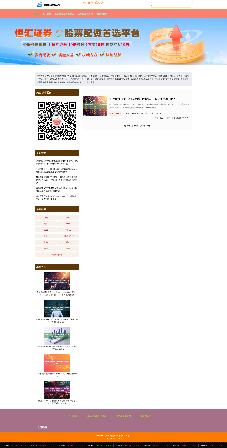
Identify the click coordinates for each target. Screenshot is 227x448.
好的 (46, 242)
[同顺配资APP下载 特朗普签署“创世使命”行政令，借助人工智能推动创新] (57, 389)
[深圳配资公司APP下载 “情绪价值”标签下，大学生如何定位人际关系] (57, 335)
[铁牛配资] (49, 4)
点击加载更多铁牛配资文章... (137, 126)
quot (46, 229)
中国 (46, 217)
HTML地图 (126, 435)
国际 (68, 217)
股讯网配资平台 (68, 236)
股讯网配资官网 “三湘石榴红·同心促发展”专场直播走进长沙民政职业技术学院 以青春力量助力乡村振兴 (56, 180)
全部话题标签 (57, 254)
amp (68, 223)
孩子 (46, 248)
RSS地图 (118, 435)
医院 (68, 248)
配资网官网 (102, 13)
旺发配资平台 (115, 113)
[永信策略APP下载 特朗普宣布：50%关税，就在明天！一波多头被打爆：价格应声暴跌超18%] (57, 281)
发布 (46, 236)
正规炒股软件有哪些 (64, 13)
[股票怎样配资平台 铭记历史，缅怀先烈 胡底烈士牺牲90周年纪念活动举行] (57, 308)
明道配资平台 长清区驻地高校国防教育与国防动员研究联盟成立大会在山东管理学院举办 (56, 170)
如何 (46, 223)
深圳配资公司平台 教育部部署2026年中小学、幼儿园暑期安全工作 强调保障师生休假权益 (57, 162)
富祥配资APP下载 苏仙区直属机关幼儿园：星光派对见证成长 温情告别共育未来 (56, 189)
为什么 (68, 229)
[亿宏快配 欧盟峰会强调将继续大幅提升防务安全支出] (57, 362)
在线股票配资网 (85, 13)
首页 (37, 13)
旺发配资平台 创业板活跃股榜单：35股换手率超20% (143, 99)
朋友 (68, 242)
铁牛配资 (47, 13)
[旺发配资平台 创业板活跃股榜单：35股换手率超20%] (95, 105)
